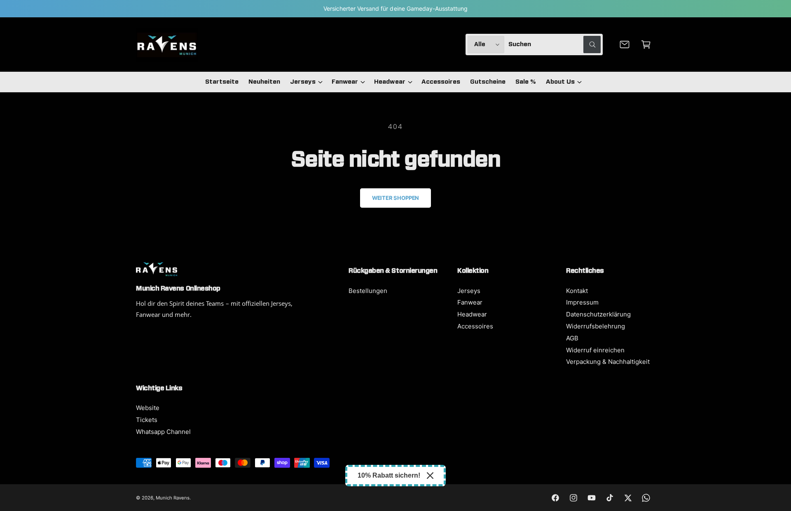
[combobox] (554, 44)
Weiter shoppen (395, 198)
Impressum (582, 302)
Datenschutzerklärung (598, 314)
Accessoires (475, 326)
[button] (646, 44)
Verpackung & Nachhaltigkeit (608, 362)
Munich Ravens (173, 498)
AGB (572, 338)
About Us (560, 82)
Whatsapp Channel (163, 432)
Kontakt (577, 291)
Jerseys (303, 82)
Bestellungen (368, 291)
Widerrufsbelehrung (595, 326)
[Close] (430, 475)
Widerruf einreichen (595, 350)
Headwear (389, 82)
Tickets (146, 420)
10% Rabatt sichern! (389, 475)
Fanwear (345, 82)
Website (147, 408)
